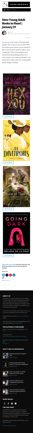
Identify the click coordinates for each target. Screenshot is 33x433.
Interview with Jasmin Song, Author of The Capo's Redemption (18, 363)
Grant (11, 32)
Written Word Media (22, 316)
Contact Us (6, 343)
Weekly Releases (18, 34)
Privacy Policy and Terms (9, 425)
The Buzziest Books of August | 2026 (18, 354)
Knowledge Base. (18, 323)
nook (7, 280)
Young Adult (26, 34)
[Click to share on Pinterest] (10, 275)
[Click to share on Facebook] (3, 275)
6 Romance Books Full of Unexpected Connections (16, 381)
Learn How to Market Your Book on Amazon (15, 336)
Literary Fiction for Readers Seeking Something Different (17, 390)
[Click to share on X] (7, 275)
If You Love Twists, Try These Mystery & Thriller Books (17, 372)
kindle (4, 280)
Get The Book (8, 116)
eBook (11, 34)
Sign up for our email (8, 264)
